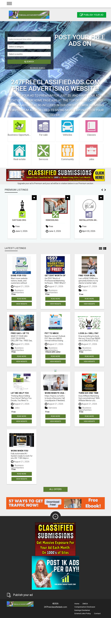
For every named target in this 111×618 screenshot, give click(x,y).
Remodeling (18, 220)
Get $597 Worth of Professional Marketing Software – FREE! (55, 275)
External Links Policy (82, 613)
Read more (21, 299)
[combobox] (29, 47)
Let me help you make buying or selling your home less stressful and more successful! (21, 393)
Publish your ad (93, 14)
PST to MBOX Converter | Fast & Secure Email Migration (55, 333)
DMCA (85, 604)
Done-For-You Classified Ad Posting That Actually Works (20, 275)
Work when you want (19, 451)
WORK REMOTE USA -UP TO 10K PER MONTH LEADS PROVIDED (55, 393)
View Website (21, 304)
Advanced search (37, 68)
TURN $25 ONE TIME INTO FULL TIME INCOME (88, 393)
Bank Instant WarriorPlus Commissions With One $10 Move (89, 220)
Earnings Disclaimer (82, 610)
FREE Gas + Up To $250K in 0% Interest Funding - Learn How (21, 333)
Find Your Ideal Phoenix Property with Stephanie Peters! (89, 275)
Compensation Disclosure (84, 607)
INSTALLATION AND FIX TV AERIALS (55, 220)
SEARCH (30, 62)
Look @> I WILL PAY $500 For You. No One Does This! (88, 333)
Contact (97, 613)
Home (76, 604)
